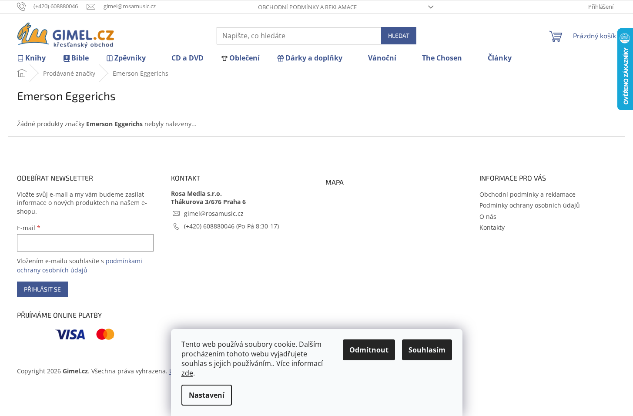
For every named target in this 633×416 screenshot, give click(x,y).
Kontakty (492, 227)
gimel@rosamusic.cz (214, 213)
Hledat (398, 35)
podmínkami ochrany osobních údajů (79, 265)
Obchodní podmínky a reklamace (307, 7)
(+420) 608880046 (210, 226)
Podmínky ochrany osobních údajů (529, 205)
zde (187, 373)
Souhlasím (427, 350)
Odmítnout (369, 350)
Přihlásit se (42, 289)
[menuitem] (31, 58)
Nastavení (206, 395)
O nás (487, 216)
